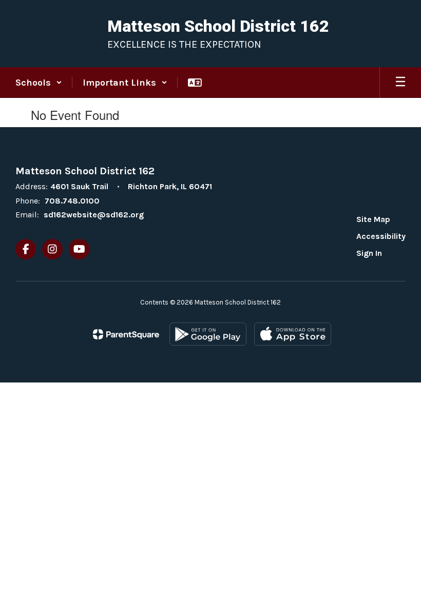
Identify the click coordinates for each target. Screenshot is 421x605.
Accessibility (381, 236)
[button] (38, 82)
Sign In (369, 253)
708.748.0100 (72, 201)
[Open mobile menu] (400, 82)
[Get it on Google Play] (207, 334)
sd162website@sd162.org (94, 214)
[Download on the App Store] (292, 334)
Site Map (373, 219)
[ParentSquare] (126, 334)
